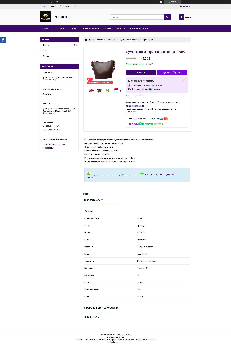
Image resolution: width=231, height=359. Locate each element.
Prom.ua (128, 335)
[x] (87, 194)
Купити (141, 72)
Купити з (167, 72)
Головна (47, 29)
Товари (60, 29)
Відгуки (46, 56)
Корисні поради (90, 29)
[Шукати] (167, 17)
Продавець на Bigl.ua (115, 337)
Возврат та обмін (139, 29)
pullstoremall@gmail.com (55, 144)
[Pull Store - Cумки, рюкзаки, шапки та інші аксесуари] (45, 22)
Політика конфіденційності (146, 340)
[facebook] (84, 194)
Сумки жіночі (112, 40)
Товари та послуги (97, 40)
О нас (74, 29)
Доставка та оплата (114, 29)
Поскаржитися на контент (124, 340)
